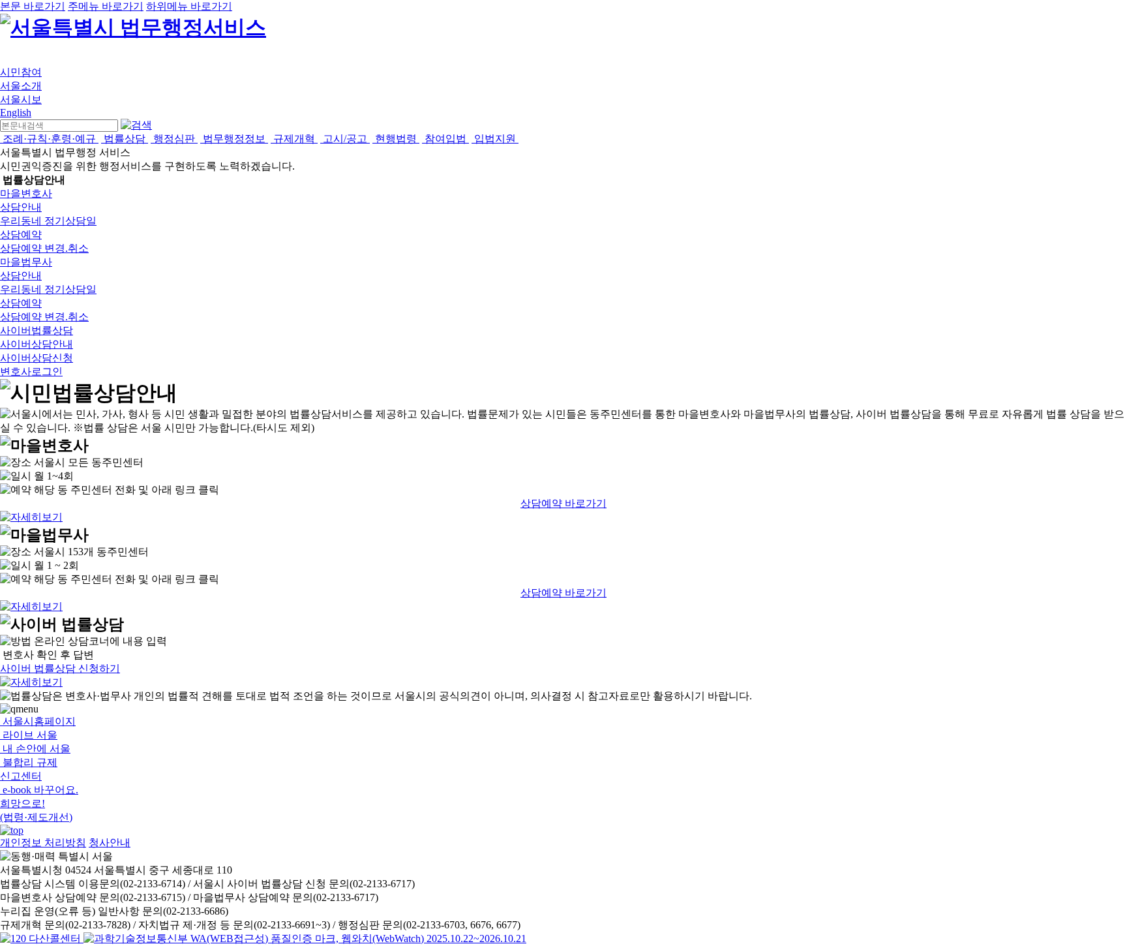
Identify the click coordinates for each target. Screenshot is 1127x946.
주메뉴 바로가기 (105, 6)
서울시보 (21, 99)
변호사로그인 (31, 371)
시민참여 (21, 72)
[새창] (304, 938)
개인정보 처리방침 (43, 842)
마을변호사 (26, 193)
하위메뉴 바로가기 (189, 6)
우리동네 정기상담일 (48, 220)
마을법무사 (26, 261)
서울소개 (21, 85)
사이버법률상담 (36, 330)
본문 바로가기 (32, 6)
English (15, 112)
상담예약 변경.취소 (44, 248)
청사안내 (109, 842)
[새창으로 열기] (41, 938)
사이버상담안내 (36, 344)
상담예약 (21, 234)
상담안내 (21, 207)
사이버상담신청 (36, 357)
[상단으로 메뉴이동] (11, 830)
